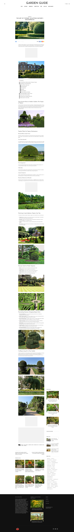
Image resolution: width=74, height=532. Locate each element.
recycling (55, 483)
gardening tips (49, 469)
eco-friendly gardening (55, 462)
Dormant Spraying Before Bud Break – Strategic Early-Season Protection (55, 445)
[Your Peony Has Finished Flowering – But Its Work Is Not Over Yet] (39, 463)
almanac (48, 458)
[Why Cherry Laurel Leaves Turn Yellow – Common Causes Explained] (39, 479)
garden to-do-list (54, 469)
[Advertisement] (31, 53)
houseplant (49, 473)
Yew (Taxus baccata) (24, 86)
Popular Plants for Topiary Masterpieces (25, 83)
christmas (48, 461)
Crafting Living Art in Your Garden (24, 97)
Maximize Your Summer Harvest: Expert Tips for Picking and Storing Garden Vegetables (21, 453)
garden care (53, 468)
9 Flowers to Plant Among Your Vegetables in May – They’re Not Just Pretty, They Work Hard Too (19, 486)
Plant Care (45, 6)
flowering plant (49, 466)
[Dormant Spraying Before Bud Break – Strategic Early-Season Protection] (49, 444)
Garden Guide (37, 3)
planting (52, 480)
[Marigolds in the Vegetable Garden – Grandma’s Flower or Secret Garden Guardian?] (29, 463)
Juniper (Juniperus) (23, 90)
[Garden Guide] (17, 528)
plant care (48, 480)
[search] (69, 4)
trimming (25, 445)
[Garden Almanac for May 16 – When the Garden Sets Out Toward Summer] (37, 516)
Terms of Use (47, 501)
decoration (49, 462)
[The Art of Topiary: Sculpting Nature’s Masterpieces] (29, 30)
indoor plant (53, 473)
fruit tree (48, 468)
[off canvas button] (4, 3)
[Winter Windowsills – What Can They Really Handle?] (49, 439)
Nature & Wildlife (50, 6)
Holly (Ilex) (22, 89)
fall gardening (49, 465)
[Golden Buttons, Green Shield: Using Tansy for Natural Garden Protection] (37, 504)
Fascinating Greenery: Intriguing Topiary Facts (26, 96)
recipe (52, 483)
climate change (53, 461)
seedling (48, 484)
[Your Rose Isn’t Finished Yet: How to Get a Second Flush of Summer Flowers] (19, 463)
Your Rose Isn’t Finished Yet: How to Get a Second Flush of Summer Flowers (52, 426)
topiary (22, 445)
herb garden (52, 472)
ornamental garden (50, 476)
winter (54, 487)
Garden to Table (36, 6)
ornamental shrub (49, 479)
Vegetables (25, 6)
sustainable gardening (54, 484)
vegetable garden (49, 487)
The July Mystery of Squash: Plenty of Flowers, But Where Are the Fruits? (53, 413)
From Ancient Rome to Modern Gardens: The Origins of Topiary (28, 82)
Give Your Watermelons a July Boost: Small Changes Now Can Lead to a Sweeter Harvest (52, 400)
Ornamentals (31, 6)
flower (53, 465)
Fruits (22, 6)
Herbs (41, 6)
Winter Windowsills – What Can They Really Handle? (54, 439)
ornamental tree (55, 479)
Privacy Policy (47, 503)
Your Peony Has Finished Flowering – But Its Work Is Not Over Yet (39, 470)
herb (48, 472)
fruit (53, 466)
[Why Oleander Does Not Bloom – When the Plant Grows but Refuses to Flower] (29, 479)
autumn (52, 458)
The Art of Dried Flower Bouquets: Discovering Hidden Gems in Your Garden (38, 453)
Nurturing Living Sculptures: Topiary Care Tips (26, 93)
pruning (20, 445)
